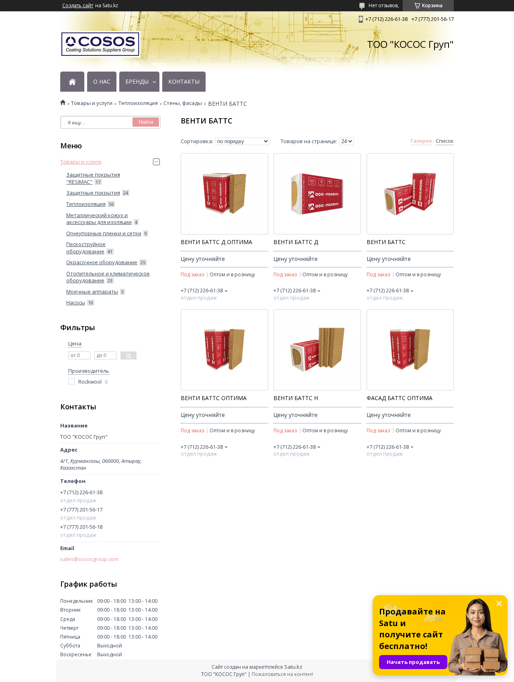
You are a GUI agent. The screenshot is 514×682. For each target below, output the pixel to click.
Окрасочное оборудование (101, 262)
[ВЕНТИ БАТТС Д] (317, 193)
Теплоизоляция (138, 103)
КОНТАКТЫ (184, 81)
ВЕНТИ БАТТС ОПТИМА (214, 398)
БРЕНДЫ (137, 81)
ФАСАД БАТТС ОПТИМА (399, 398)
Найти (146, 122)
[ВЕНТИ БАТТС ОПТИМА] (224, 349)
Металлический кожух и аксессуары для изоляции (99, 219)
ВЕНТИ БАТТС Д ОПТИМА (216, 242)
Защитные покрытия (93, 192)
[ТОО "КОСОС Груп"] (100, 44)
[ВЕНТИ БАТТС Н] (317, 349)
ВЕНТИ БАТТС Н (295, 398)
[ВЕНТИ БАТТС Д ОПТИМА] (224, 193)
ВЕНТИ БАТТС (386, 242)
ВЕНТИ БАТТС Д (295, 242)
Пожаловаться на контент (282, 674)
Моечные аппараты (92, 291)
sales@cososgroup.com (89, 559)
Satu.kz (293, 666)
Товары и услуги (91, 103)
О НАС (101, 81)
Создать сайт (77, 5)
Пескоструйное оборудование (86, 247)
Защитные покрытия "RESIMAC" (93, 178)
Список (445, 141)
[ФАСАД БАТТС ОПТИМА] (410, 349)
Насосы (75, 302)
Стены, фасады (182, 103)
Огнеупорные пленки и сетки (103, 233)
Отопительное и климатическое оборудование (108, 277)
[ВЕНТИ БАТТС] (410, 193)
